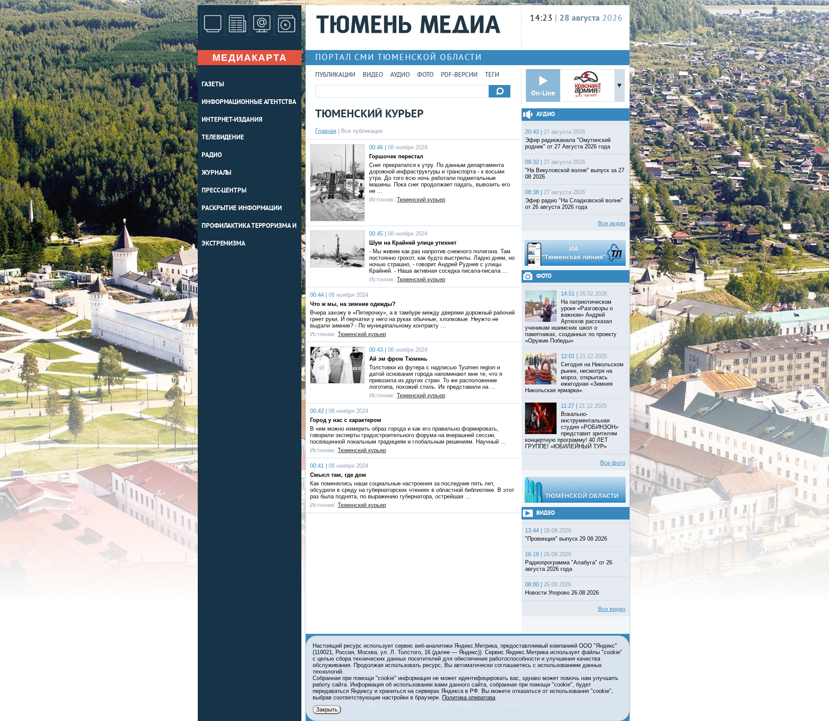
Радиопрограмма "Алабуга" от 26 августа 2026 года (568, 565)
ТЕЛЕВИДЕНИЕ (223, 138)
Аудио (400, 75)
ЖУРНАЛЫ (216, 173)
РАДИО (212, 155)
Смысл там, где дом (338, 475)
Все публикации (362, 131)
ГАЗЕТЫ (213, 85)
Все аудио (611, 223)
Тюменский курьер (421, 199)
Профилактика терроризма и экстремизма (249, 235)
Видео (373, 75)
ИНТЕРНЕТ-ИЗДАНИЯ (232, 120)
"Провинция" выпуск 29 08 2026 (566, 538)
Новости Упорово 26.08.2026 (562, 592)
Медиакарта (249, 57)
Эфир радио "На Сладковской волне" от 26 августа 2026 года (574, 203)
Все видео (611, 609)
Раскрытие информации (242, 209)
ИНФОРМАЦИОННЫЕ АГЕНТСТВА (249, 102)
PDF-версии (459, 75)
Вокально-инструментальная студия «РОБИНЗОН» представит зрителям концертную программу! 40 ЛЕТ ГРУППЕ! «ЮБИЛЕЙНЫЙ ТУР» (571, 430)
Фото (425, 75)
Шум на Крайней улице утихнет (412, 242)
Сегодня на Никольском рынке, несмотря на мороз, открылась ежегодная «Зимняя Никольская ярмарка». (574, 377)
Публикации (335, 75)
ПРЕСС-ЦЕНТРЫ (224, 191)
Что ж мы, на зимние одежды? (353, 304)
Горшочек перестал (396, 156)
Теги (492, 75)
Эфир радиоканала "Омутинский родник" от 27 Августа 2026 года (568, 143)
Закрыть (327, 709)
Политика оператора (468, 697)
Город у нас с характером (345, 420)
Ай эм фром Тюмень (398, 359)
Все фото (612, 463)
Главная (325, 131)
